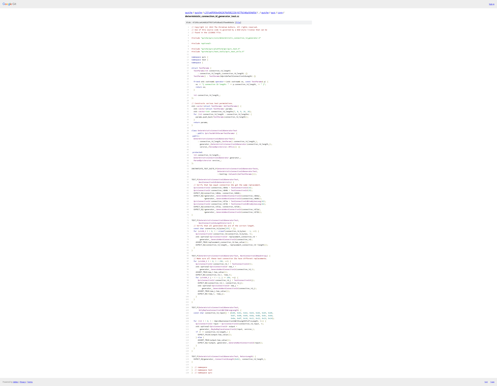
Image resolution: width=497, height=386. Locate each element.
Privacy (23, 382)
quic (273, 12)
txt (486, 382)
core (280, 12)
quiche (188, 12)
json (492, 382)
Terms (30, 382)
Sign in (491, 4)
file (238, 22)
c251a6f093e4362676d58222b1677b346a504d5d (230, 12)
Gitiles (15, 382)
